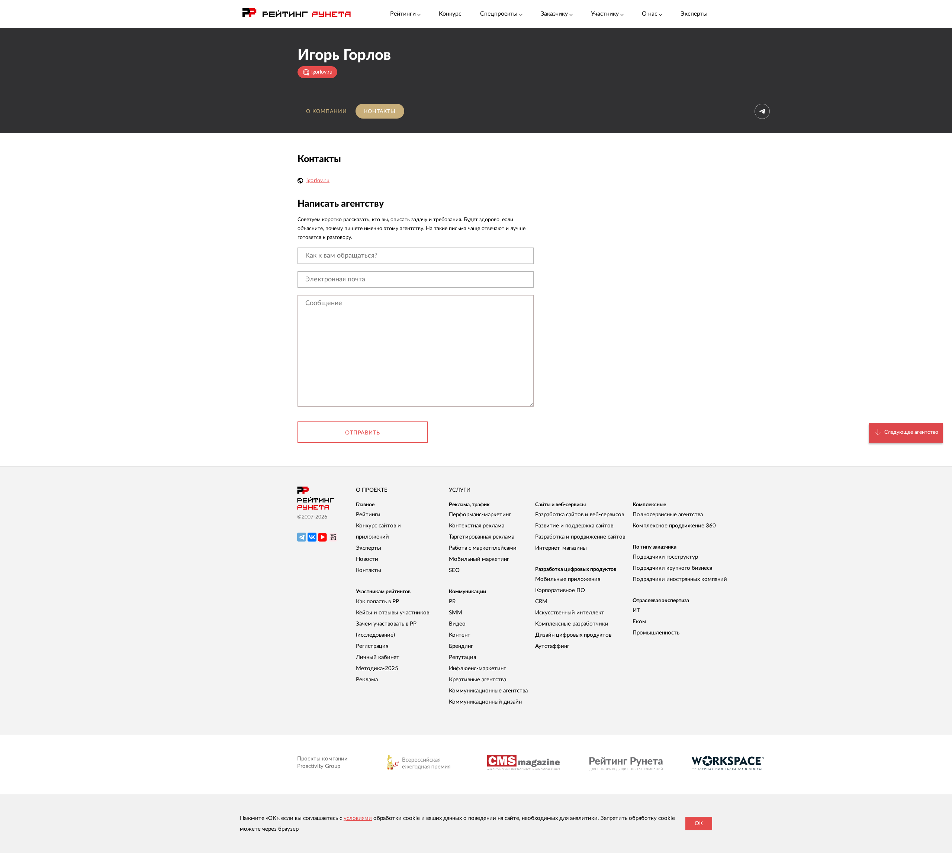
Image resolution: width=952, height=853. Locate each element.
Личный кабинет (377, 657)
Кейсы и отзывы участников (392, 612)
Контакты (380, 111)
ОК (699, 823)
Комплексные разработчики (571, 624)
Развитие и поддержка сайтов (574, 526)
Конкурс (450, 14)
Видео (457, 624)
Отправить (362, 433)
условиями (358, 818)
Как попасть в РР (377, 601)
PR (452, 601)
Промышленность (656, 633)
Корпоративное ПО (560, 590)
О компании (326, 111)
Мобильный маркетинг (479, 559)
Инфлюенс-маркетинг (477, 668)
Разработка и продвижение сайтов (580, 537)
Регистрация (372, 646)
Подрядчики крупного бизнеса (672, 568)
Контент (459, 635)
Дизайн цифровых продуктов (573, 635)
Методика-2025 (377, 668)
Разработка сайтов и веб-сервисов (579, 514)
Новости (367, 559)
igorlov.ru (317, 180)
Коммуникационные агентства (488, 691)
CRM (541, 601)
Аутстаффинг (552, 646)
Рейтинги (368, 514)
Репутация (462, 657)
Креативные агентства (477, 679)
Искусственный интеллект (569, 612)
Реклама (367, 679)
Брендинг (461, 646)
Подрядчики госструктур (665, 557)
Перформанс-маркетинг (480, 514)
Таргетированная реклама (481, 537)
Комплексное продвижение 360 (674, 526)
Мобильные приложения (567, 579)
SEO (454, 570)
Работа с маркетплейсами (483, 548)
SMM (455, 612)
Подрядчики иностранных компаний (680, 579)
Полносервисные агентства (668, 514)
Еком (639, 621)
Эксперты (694, 14)
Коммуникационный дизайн (485, 702)
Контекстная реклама (476, 526)
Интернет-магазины (561, 548)
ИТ (636, 610)
